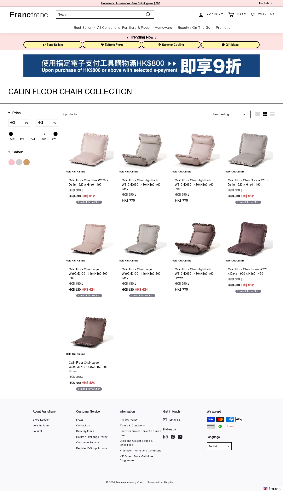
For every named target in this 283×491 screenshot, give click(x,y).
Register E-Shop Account (92, 448)
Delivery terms (85, 431)
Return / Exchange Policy (92, 436)
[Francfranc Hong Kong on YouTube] (180, 437)
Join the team (41, 425)
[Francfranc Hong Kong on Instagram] (165, 437)
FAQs (79, 419)
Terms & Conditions (132, 425)
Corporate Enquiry (87, 442)
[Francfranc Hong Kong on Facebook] (173, 437)
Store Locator (41, 419)
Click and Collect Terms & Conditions (136, 442)
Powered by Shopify (160, 482)
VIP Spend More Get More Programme (136, 458)
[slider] (11, 134)
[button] (273, 489)
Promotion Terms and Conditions (140, 450)
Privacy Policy (129, 419)
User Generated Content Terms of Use (141, 433)
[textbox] (23, 122)
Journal (37, 431)
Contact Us (83, 425)
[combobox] (105, 14)
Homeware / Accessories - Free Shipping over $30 (129, 3)
